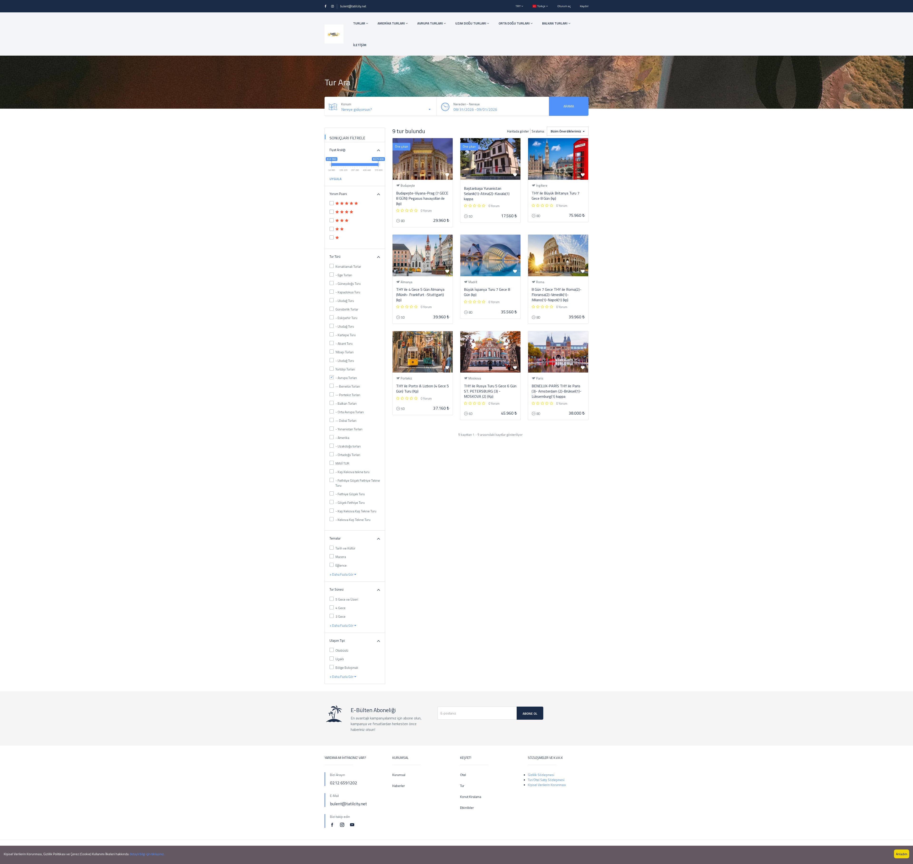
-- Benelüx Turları (347, 386)
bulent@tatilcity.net (353, 6)
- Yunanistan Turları (348, 429)
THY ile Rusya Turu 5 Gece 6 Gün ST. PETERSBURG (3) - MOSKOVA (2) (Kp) (490, 391)
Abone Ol (530, 713)
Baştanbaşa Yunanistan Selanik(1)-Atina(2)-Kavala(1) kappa (487, 193)
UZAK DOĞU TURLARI (471, 23)
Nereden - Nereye (466, 104)
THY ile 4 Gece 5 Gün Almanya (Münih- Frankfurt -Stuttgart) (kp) (420, 294)
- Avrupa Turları (346, 377)
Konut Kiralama (470, 796)
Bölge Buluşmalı (346, 667)
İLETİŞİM (359, 44)
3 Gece (340, 616)
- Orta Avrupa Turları (349, 411)
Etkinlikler (467, 807)
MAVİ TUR (342, 463)
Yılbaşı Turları (344, 351)
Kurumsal (398, 774)
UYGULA (335, 178)
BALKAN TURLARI (555, 23)
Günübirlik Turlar (346, 309)
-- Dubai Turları (345, 420)
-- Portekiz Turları (347, 394)
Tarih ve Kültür (345, 548)
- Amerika (342, 437)
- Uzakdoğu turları (348, 446)
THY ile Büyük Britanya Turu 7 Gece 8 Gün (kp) (555, 195)
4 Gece (340, 607)
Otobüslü (341, 650)
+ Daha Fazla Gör (342, 574)
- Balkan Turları (346, 403)
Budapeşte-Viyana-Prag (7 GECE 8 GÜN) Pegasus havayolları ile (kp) (422, 198)
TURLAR (359, 23)
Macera (340, 556)
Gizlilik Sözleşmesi (541, 774)
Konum (346, 104)
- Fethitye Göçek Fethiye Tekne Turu (357, 483)
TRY (518, 6)
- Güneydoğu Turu (348, 283)
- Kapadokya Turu (347, 292)
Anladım (901, 853)
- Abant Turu (344, 343)
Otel (463, 774)
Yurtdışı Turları (345, 369)
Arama (568, 106)
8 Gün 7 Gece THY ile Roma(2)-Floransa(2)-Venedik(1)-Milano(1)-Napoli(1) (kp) (556, 294)
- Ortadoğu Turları (347, 454)
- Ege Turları (343, 274)
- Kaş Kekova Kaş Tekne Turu (355, 511)
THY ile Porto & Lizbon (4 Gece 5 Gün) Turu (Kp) (422, 388)
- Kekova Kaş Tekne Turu (352, 519)
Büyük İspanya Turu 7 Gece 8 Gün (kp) (487, 291)
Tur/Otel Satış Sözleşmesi (546, 779)
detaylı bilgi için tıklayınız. (147, 853)
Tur (462, 785)
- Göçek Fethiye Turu (350, 502)
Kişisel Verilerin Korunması (547, 784)
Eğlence (341, 565)
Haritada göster (518, 131)
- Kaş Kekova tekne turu (352, 471)
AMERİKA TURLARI (392, 23)
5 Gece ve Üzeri (346, 599)
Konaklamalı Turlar (348, 266)
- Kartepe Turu (345, 334)
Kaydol (584, 6)
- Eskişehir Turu (346, 317)
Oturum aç (564, 6)
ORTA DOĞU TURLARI (514, 23)
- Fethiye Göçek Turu (350, 493)
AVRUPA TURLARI (430, 23)
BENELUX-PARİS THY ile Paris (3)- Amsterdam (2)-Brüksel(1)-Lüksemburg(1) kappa (556, 391)
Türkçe (541, 6)
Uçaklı (339, 658)
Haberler (398, 785)
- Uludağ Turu (344, 300)
